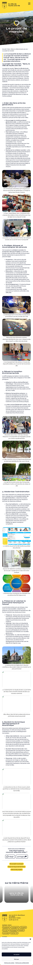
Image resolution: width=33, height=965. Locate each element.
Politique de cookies (9, 962)
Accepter (16, 954)
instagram (15, 927)
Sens (8, 49)
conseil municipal (17, 864)
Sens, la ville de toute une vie (19, 49)
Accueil (4, 49)
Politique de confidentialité (22, 962)
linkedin (21, 930)
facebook (6, 927)
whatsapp (13, 930)
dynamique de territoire (17, 866)
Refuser (16, 959)
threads (23, 927)
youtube (6, 933)
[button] (30, 939)
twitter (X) (14, 933)
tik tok (5, 930)
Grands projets (17, 869)
